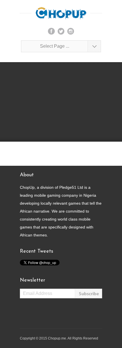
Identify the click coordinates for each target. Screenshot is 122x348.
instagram (70, 31)
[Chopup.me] (61, 13)
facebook (51, 31)
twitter (61, 31)
